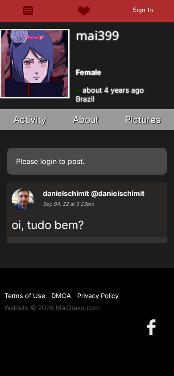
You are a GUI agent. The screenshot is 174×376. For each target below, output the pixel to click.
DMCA (61, 295)
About (86, 119)
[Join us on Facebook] (153, 327)
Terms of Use (24, 295)
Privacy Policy (98, 295)
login (48, 161)
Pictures (143, 119)
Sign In (143, 9)
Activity (29, 119)
